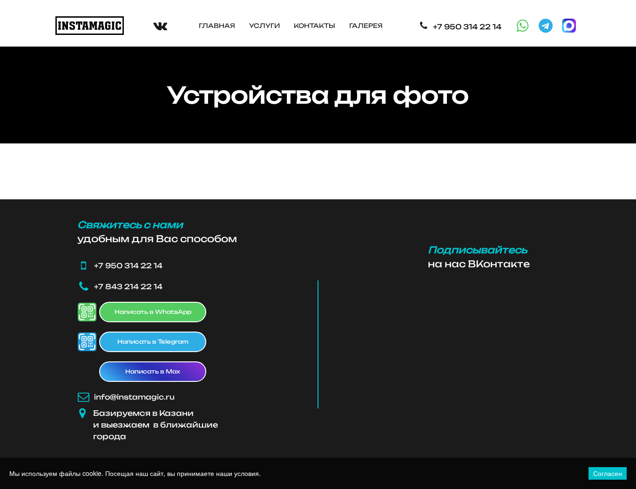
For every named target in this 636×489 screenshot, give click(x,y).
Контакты (314, 25)
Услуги (264, 25)
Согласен (607, 473)
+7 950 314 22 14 (467, 26)
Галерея (366, 25)
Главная (217, 25)
